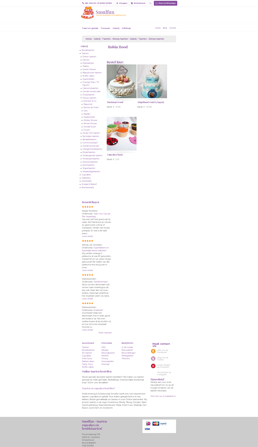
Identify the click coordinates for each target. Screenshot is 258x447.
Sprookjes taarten (91, 136)
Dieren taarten (89, 56)
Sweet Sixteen (89, 69)
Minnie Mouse (90, 123)
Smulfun (105, 12)
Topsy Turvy (87, 364)
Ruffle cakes (88, 76)
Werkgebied (127, 355)
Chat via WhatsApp (167, 3)
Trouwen (105, 28)
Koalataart (98, 310)
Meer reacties (105, 332)
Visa (147, 429)
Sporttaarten (88, 165)
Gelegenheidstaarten (92, 149)
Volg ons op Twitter (162, 358)
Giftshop (126, 28)
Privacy (104, 358)
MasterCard (156, 424)
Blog (165, 28)
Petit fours (87, 358)
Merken (105, 355)
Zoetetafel (87, 181)
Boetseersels (88, 187)
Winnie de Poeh (91, 107)
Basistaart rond (115, 102)
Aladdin (86, 114)
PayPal (163, 424)
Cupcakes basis (115, 154)
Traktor (86, 66)
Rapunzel (87, 104)
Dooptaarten (89, 94)
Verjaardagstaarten (91, 171)
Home (89, 39)
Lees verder (87, 236)
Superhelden (88, 79)
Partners (126, 358)
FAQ (103, 347)
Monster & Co (89, 101)
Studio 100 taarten (91, 133)
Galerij (116, 28)
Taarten (106, 39)
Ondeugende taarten (93, 155)
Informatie (106, 343)
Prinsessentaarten (91, 158)
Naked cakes (88, 361)
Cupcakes (86, 174)
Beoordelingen (129, 353)
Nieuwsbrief (127, 350)
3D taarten (87, 353)
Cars (85, 110)
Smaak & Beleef (89, 184)
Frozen (86, 130)
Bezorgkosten (108, 353)
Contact (172, 28)
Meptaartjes (88, 63)
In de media (127, 347)
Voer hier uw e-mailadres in (163, 396)
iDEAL (148, 424)
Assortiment (88, 343)
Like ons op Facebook (162, 351)
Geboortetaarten (90, 88)
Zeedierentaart (101, 282)
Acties (158, 28)
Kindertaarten (89, 152)
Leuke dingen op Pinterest (163, 366)
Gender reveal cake (92, 91)
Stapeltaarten (89, 168)
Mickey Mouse (90, 120)
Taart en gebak (90, 28)
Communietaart (90, 142)
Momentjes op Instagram (164, 373)
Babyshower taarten (92, 72)
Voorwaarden (107, 361)
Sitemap (105, 364)
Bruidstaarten (88, 50)
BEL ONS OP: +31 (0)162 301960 (98, 3)
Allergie (104, 350)
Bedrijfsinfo (127, 343)
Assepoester (89, 117)
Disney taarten (120, 39)
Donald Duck (89, 126)
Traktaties (86, 178)
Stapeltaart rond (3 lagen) (151, 102)
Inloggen (123, 3)
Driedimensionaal (91, 146)
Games (86, 60)
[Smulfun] (87, 17)
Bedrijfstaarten (89, 139)
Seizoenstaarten (90, 162)
